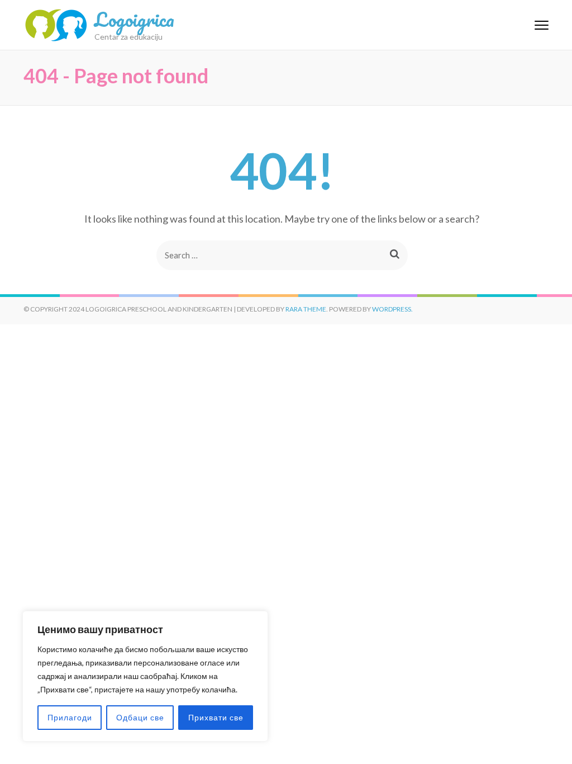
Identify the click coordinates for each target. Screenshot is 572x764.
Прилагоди (69, 717)
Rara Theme (305, 309)
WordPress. (392, 309)
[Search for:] (264, 255)
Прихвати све (216, 717)
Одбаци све (140, 717)
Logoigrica (134, 19)
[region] (145, 676)
